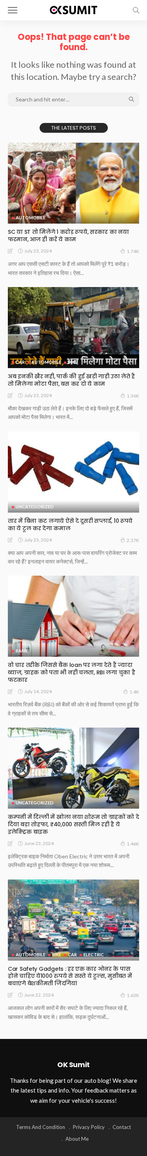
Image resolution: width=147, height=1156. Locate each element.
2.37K (133, 540)
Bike (72, 362)
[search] (136, 10)
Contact (122, 1127)
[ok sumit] (73, 9)
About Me (77, 1139)
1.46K (133, 844)
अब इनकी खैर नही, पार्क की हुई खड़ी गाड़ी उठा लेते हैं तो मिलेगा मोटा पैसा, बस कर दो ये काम (71, 380)
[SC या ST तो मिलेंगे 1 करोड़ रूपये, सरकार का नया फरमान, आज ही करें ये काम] (73, 183)
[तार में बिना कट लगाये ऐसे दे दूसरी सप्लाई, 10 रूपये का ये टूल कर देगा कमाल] (73, 472)
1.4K (134, 692)
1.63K (133, 995)
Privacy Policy (89, 1127)
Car (20, 362)
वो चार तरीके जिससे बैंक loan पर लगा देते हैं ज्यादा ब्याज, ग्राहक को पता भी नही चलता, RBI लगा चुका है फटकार (71, 672)
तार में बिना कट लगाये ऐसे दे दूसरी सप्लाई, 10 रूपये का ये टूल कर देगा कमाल (70, 524)
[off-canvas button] (12, 10)
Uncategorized (35, 506)
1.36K (133, 396)
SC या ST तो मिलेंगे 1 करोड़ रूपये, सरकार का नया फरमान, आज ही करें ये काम (68, 235)
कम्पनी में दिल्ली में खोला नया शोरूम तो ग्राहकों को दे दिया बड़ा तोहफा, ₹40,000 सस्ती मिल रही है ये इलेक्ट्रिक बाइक (73, 824)
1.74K (133, 251)
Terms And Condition (40, 1127)
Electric (93, 954)
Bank (21, 650)
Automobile (30, 217)
